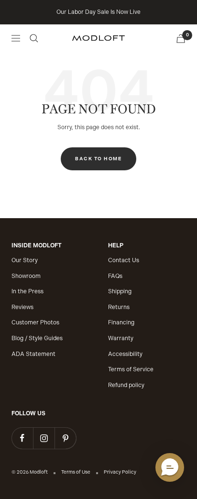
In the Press (27, 291)
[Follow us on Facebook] (22, 438)
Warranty (120, 338)
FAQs (115, 276)
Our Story (24, 260)
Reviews (22, 307)
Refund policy (126, 385)
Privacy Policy (120, 472)
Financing (121, 322)
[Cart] (181, 38)
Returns (119, 307)
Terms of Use (75, 472)
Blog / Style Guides (37, 338)
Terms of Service (130, 369)
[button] (169, 467)
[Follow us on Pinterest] (65, 438)
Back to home (98, 159)
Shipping (119, 291)
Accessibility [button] (125, 354)
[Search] (34, 38)
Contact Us (123, 260)
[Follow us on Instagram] (44, 438)
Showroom (26, 276)
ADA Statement (33, 354)
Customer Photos (35, 322)
